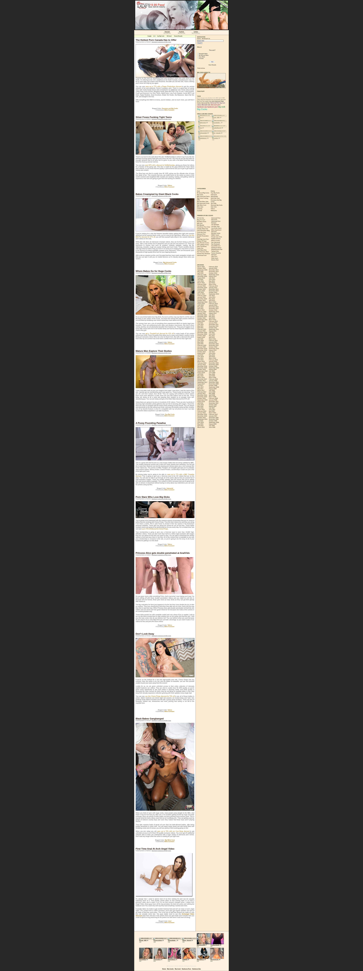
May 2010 (212, 355)
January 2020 (201, 347)
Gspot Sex (200, 248)
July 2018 (200, 374)
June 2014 (212, 279)
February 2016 (201, 411)
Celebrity (199, 208)
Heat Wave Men (202, 250)
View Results (212, 65)
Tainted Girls (215, 251)
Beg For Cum (201, 220)
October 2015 (201, 417)
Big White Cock (170, 840)
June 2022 (200, 305)
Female (201, 58)
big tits (220, 97)
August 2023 (201, 291)
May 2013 (212, 299)
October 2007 (213, 405)
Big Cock (199, 223)
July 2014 (212, 278)
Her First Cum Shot (203, 252)
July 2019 (200, 355)
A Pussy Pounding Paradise (151, 423)
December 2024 (202, 276)
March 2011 (212, 339)
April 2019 (200, 360)
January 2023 (201, 297)
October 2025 (201, 268)
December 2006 (214, 417)
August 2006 (212, 424)
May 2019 (200, 358)
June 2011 (212, 334)
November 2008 (214, 384)
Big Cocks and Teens (203, 196)
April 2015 (200, 425)
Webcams (214, 210)
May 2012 (212, 316)
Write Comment (169, 110)
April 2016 (200, 408)
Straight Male (203, 53)
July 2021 (200, 323)
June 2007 (212, 409)
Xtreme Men (215, 260)
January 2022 (201, 313)
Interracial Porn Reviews (215, 222)
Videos (170, 185)
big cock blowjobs (216, 99)
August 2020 (201, 337)
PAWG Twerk (215, 235)
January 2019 (201, 364)
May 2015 (200, 424)
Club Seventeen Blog (203, 230)
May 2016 (200, 406)
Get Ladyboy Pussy (203, 244)
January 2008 (213, 400)
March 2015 (201, 427)
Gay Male (202, 57)
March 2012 (212, 319)
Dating (213, 191)
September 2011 (214, 329)
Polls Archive (201, 68)
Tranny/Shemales (178, 36)
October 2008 (213, 385)
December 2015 (202, 414)
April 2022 (200, 308)
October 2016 (201, 398)
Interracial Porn (215, 103)
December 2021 (202, 315)
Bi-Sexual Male (204, 55)
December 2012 (214, 307)
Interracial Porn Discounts (215, 218)
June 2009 (212, 372)
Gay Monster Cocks (203, 243)
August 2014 (212, 276)
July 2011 (212, 332)
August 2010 (212, 350)
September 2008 (214, 387)
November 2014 (214, 271)
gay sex (199, 97)
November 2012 (214, 308)
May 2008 (212, 393)
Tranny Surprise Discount (216, 253)
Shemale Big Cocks (216, 205)
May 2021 (200, 326)
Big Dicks (203, 99)
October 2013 (213, 292)
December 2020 (202, 332)
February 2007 (213, 414)
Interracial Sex (205, 103)
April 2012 (212, 318)
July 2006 (212, 425)
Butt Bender (200, 225)
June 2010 (212, 353)
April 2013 (212, 300)
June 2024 (200, 281)
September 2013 (214, 294)
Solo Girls (214, 207)
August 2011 (212, 331)
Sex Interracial (215, 242)
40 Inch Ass (200, 218)
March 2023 (201, 294)
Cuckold (199, 210)
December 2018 (202, 366)
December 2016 (202, 395)
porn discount (216, 101)
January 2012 (213, 323)
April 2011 (212, 337)
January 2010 (213, 361)
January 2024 (201, 286)
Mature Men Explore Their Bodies (154, 351)
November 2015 (202, 416)
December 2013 (214, 289)
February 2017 (201, 392)
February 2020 (201, 345)
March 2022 (201, 310)
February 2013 (213, 303)
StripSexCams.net (216, 249)
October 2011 (213, 327)
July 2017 (200, 385)
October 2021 (201, 318)
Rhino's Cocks (215, 240)
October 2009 (213, 366)
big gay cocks (204, 97)
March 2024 (201, 282)
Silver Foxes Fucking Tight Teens (154, 117)
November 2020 (202, 334)
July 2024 (200, 279)
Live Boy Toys (215, 226)
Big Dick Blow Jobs (202, 201)
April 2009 (212, 376)
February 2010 (213, 360)
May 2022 (200, 307)
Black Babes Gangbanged (150, 718)
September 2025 (202, 270)
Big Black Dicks (201, 221)
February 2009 (213, 379)
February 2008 (213, 398)
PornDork (181, 31)
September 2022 (202, 302)
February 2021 (201, 329)
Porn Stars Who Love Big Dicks (153, 497)
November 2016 (202, 396)
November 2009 (214, 364)
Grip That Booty (202, 246)
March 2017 (201, 390)
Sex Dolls (213, 203)
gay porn (223, 99)
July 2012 (212, 315)
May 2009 (212, 374)
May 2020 (200, 342)
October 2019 (201, 352)
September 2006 (214, 422)
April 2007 (212, 411)
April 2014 (212, 282)
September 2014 (214, 274)
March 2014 (212, 284)
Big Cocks (202, 109)
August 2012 (212, 313)
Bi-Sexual (169, 36)
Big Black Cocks (212, 97)
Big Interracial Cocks (170, 262)
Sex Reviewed (215, 244)
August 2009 (212, 369)
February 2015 (213, 266)
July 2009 (212, 371)
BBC (217, 97)
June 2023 (200, 292)
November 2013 (214, 291)
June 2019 (200, 356)
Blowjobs (208, 99)
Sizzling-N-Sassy (216, 247)
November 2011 (213, 326)
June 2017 (200, 387)
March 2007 (212, 413)
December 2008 (214, 382)
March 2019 (201, 361)
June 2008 (212, 392)
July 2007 (212, 408)
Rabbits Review (216, 238)
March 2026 (201, 266)
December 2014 (214, 270)
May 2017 (200, 388)
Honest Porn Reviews (203, 253)
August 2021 (201, 321)
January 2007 (213, 416)
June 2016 (200, 405)
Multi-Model (214, 196)
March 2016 (201, 409)
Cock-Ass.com (201, 232)
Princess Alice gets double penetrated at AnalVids (163, 553)
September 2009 (214, 368)
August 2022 (201, 303)
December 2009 (214, 363)
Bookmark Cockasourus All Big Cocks (161, 42)
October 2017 (201, 380)
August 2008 (212, 388)
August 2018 (201, 372)
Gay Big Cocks (160, 36)
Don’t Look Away (145, 634)
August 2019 (201, 353)
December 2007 (214, 401)
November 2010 (214, 345)
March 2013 (212, 302)
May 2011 (212, 335)
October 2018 (201, 369)
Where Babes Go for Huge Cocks (153, 271)
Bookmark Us (206, 38)
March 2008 (212, 396)
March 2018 (201, 377)
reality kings (208, 101)
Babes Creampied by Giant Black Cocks (157, 194)
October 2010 (213, 347)
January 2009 (213, 380)
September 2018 (202, 371)
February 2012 (213, 321)
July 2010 (212, 352)
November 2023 (202, 287)
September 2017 (202, 382)
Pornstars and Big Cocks (170, 108)
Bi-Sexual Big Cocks (203, 193)
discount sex (206, 105)
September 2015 (202, 419)
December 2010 (214, 344)
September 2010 (214, 348)
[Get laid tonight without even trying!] (211, 87)
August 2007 (212, 406)
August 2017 (201, 384)
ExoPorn (196, 31)
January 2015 (213, 268)
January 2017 (201, 393)
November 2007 (214, 403)
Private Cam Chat (216, 237)
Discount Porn (201, 234)
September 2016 (202, 400)
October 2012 (213, 310)
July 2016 (200, 403)
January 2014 (213, 287)
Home (199, 38)
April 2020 (200, 344)
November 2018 (202, 368)
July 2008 (212, 390)
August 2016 (201, 401)
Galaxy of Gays (202, 241)
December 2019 (202, 348)
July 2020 (200, 339)
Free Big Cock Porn (203, 239)
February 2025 (201, 274)
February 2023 (201, 295)
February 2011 (213, 340)
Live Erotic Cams (216, 228)
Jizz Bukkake (215, 224)
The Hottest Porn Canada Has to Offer (156, 40)
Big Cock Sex (201, 101)
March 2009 (212, 377)
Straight (149, 36)
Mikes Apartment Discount (216, 230)
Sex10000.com (216, 246)
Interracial (170, 488)
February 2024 (201, 284)
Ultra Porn (214, 256)
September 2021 (202, 319)
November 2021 (202, 316)
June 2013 (212, 297)
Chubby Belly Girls (202, 228)
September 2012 (214, 311)
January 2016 (201, 413)
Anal (169, 921)
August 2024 (201, 278)
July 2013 (212, 295)
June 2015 (200, 422)
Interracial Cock (201, 255)
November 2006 (214, 419)
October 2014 (213, 273)
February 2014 (213, 286)
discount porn (215, 105)
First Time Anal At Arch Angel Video (155, 848)
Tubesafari (167, 31)
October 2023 (201, 289)
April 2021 (200, 327)
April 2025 (200, 273)
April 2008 (212, 395)
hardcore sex (202, 107)
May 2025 (200, 271)
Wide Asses (214, 258)
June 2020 (200, 340)
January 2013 (213, 305)
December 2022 (202, 299)
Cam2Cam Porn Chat (203, 227)
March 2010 (212, 358)
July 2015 (200, 421)
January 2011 (213, 342)
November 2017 (202, 379)
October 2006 (213, 421)
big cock (221, 107)
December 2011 (213, 324)
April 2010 (212, 356)
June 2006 (212, 427)
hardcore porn (212, 107)
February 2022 (201, 311)
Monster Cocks (215, 233)
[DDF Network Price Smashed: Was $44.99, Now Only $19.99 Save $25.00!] (181, 29)
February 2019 (201, 363)
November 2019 (202, 350)
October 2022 (201, 300)
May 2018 (200, 376)
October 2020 (201, 335)
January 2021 (201, 331)
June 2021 (200, 324)
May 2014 (212, 281)
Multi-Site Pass (215, 198)
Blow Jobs (200, 207)
